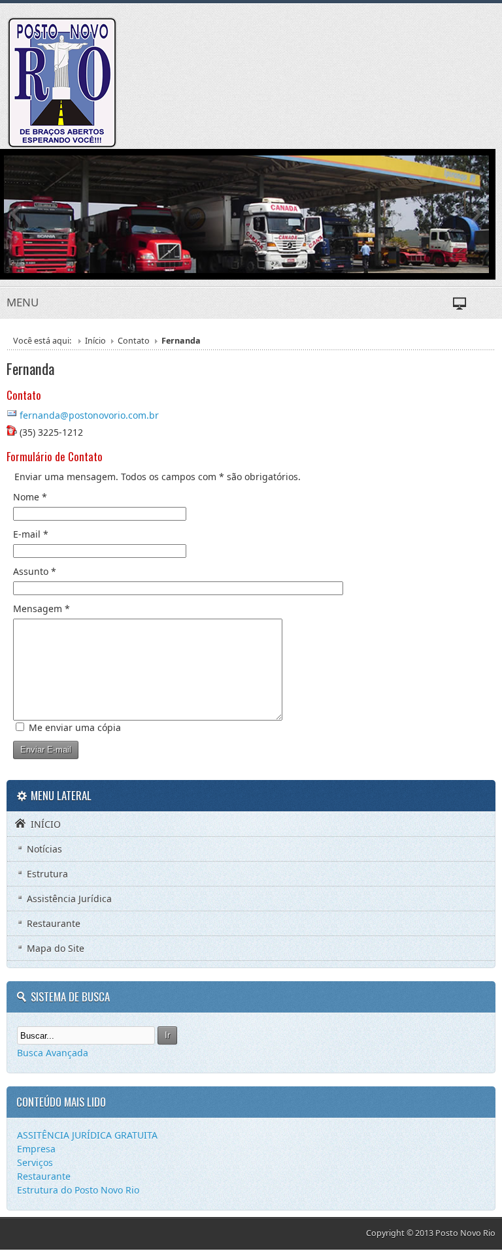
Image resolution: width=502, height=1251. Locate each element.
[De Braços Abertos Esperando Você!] (62, 82)
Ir (167, 1035)
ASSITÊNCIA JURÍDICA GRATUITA (87, 1135)
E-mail (30, 534)
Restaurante (44, 1176)
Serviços (35, 1162)
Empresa (36, 1149)
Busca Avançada (52, 1053)
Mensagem (41, 608)
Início (95, 340)
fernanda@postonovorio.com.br (89, 415)
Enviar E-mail (45, 750)
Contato (134, 340)
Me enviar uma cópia (75, 727)
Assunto (34, 571)
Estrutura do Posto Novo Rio (78, 1190)
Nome (30, 497)
